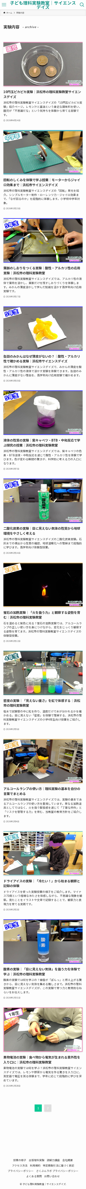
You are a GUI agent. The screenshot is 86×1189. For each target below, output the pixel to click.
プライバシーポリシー (21, 1171)
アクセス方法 (19, 1165)
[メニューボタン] (4, 5)
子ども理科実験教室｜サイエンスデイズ (43, 5)
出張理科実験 (36, 1160)
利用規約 (35, 1165)
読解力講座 (53, 1160)
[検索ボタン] (82, 5)
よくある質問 (34, 1176)
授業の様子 (19, 1160)
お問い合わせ (52, 1176)
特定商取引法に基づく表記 (58, 1165)
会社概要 (67, 1160)
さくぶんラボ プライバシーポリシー (57, 1171)
